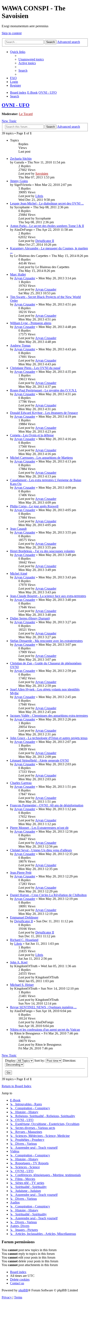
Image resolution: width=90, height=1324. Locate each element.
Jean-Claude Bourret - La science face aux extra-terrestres (48, 596)
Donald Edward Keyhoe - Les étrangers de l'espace (44, 413)
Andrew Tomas (20, 345)
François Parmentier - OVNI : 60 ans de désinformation (46, 805)
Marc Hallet (18, 274)
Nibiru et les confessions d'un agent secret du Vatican (45, 1029)
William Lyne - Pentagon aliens (30, 323)
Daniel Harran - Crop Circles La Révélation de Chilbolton (48, 895)
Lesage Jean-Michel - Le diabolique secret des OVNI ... (47, 203)
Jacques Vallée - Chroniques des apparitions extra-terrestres (49, 715)
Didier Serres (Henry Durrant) (30, 618)
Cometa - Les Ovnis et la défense (32, 435)
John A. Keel (18, 962)
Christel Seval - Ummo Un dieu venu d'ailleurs (41, 850)
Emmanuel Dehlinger (24, 917)
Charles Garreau (21, 783)
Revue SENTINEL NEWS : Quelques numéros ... (43, 1007)
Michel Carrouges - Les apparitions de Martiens (41, 457)
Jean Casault (18, 528)
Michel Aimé (18, 573)
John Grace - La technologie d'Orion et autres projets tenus (48, 738)
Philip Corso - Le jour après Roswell (34, 506)
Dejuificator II (44, 241)
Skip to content (12, 33)
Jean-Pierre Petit (20, 872)
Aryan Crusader (24, 278)
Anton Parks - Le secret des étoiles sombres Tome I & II (47, 226)
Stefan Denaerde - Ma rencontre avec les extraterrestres (46, 641)
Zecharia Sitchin (21, 158)
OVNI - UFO (16, 105)
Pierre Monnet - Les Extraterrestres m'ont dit (39, 827)
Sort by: (40, 1060)
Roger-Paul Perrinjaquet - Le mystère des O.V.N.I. (43, 390)
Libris (39, 196)
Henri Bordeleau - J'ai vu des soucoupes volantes (42, 551)
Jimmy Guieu (19, 181)
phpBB (23, 1290)
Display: (11, 1060)
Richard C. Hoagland (24, 940)
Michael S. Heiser (22, 985)
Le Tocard (26, 114)
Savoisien (41, 173)
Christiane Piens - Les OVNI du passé (35, 368)
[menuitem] (31, 59)
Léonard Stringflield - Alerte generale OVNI (39, 760)
